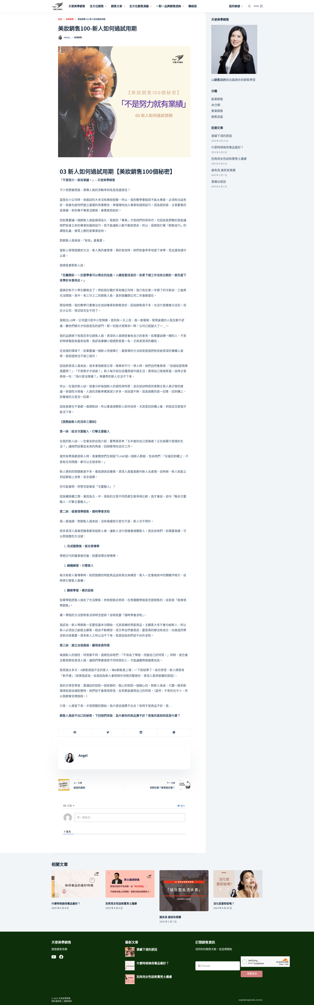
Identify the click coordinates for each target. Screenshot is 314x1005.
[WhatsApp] (174, 732)
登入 (182, 805)
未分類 (215, 105)
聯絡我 (192, 6)
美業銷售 (78, 37)
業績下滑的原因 (221, 136)
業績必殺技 (218, 181)
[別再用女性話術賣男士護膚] (130, 884)
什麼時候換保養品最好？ (227, 147)
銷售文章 (116, 6)
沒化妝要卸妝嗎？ (223, 903)
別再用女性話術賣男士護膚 (229, 158)
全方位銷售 (97, 6)
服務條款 (68, 1001)
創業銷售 (217, 99)
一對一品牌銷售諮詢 (168, 6)
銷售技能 (217, 116)
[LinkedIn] (140, 732)
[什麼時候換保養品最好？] (76, 884)
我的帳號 (234, 6)
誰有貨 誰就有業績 (223, 170)
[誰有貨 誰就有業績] (184, 890)
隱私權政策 (56, 1001)
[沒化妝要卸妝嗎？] (237, 884)
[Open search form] (249, 6)
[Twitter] (107, 732)
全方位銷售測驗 (139, 6)
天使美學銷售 (77, 6)
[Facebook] (74, 732)
